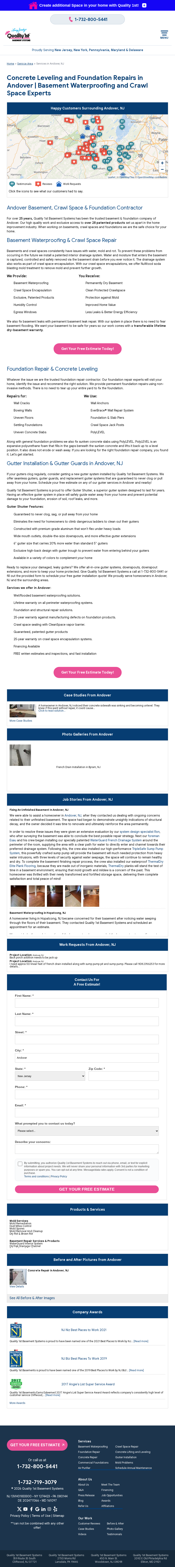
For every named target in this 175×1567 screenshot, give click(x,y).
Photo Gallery (115, 1528)
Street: (20, 1032)
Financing (107, 1490)
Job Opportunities (111, 1495)
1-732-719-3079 (37, 1482)
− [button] (162, 169)
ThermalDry (116, 866)
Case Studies (86, 1528)
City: (19, 1050)
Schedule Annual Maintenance (133, 1468)
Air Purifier (84, 1468)
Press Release (86, 1495)
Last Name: (24, 1014)
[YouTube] (25, 1509)
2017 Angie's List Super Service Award (88, 1384)
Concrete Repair (87, 1457)
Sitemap (58, 1516)
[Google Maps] (37, 1509)
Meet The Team (110, 1484)
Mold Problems (124, 1462)
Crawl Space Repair (126, 1446)
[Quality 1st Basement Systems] (18, 35)
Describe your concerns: (33, 1142)
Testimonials (114, 1534)
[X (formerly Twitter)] (19, 1509)
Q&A (81, 1490)
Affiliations (107, 1506)
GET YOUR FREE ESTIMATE (35, 1445)
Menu (164, 37)
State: (20, 1068)
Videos (82, 1534)
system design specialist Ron (140, 832)
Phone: (21, 1087)
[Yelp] (55, 1509)
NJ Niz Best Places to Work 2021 (83, 1330)
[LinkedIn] (43, 1509)
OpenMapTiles (126, 177)
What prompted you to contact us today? (45, 1123)
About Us (83, 1484)
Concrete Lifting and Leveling (132, 1451)
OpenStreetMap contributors (152, 177)
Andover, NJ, (73, 815)
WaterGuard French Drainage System (116, 840)
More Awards (17, 1403)
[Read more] (141, 1341)
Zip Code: (97, 1068)
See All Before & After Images (32, 1298)
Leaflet (111, 177)
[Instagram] (49, 1509)
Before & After (115, 1523)
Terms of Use (41, 1516)
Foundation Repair (89, 1451)
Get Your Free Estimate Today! (87, 348)
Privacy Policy (59, 1176)
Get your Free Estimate (87, 1189)
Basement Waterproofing (93, 1446)
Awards (105, 1500)
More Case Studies (21, 720)
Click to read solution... (52, 710)
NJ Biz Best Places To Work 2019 (84, 1359)
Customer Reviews (89, 1523)
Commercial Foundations (93, 1462)
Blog (80, 1500)
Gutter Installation (126, 1457)
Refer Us (83, 1506)
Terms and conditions (36, 1176)
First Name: (24, 995)
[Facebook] (31, 1509)
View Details (17, 1286)
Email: (20, 1105)
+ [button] (162, 163)
